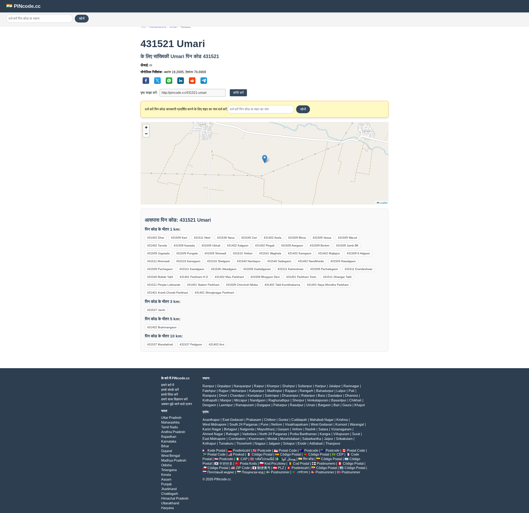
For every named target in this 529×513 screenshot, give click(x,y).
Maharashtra (170, 422)
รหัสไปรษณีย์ (264, 459)
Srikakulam (344, 438)
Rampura (209, 395)
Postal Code (288, 450)
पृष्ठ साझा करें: (149, 92)
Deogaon (209, 405)
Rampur (208, 386)
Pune (264, 424)
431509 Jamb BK (347, 245)
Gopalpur (224, 386)
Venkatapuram (317, 400)
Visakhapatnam (296, 424)
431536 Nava (226, 237)
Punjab (166, 484)
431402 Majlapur (329, 253)
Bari (337, 405)
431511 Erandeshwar (359, 269)
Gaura (346, 405)
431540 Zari (249, 237)
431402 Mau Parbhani (229, 277)
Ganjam (283, 429)
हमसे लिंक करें (169, 394)
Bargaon (324, 405)
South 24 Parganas (243, 424)
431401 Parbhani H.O (194, 277)
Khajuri (359, 405)
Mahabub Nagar (322, 419)
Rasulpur (296, 405)
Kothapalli (210, 400)
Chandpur (237, 395)
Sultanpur (305, 386)
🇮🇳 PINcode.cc (23, 6)
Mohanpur (238, 391)
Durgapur (263, 405)
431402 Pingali (264, 245)
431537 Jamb (156, 310)
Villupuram (341, 434)
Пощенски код (252, 472)
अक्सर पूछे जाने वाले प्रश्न (176, 404)
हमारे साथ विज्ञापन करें (174, 399)
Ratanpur (308, 395)
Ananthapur (211, 419)
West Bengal (170, 455)
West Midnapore (214, 424)
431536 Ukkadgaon (224, 269)
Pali (351, 391)
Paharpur (280, 405)
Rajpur (224, 391)
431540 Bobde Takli (160, 277)
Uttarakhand (170, 503)
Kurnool (341, 424)
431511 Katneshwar (291, 269)
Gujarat (166, 451)
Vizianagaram (341, 429)
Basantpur (338, 400)
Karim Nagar (212, 429)
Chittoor (270, 419)
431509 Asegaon (292, 245)
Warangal (357, 424)
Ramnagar (351, 386)
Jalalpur (335, 386)
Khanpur (273, 386)
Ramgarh (306, 391)
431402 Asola (272, 237)
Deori (223, 395)
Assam (166, 479)
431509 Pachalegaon (324, 269)
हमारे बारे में (167, 385)
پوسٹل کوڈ (288, 459)
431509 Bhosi (297, 237)
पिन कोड (308, 459)
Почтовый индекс (220, 472)
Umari (310, 405)
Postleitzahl (241, 450)
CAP (244, 459)
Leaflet (383, 202)
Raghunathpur (279, 400)
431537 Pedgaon (191, 344)
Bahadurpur (325, 391)
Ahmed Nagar (213, 434)
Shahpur (288, 386)
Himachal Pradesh (174, 498)
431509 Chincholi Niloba (242, 284)
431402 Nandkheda (311, 261)
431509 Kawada (184, 245)
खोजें (82, 18)
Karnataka (168, 441)
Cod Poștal (301, 463)
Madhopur (274, 391)
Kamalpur (255, 395)
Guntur (283, 419)
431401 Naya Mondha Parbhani (328, 284)
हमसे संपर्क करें (170, 390)
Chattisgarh (169, 493)
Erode (302, 443)
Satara (323, 429)
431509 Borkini (319, 245)
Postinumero (326, 463)
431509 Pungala (187, 253)
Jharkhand (169, 489)
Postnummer (280, 472)
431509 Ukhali (210, 245)
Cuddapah (299, 419)
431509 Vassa (322, 237)
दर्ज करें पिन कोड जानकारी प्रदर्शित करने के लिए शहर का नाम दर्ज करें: (186, 109)
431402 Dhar (155, 237)
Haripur (320, 386)
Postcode (264, 450)
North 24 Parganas (273, 434)
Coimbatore (237, 438)
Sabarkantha (311, 438)
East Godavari (233, 419)
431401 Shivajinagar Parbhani (214, 292)
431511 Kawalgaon (191, 269)
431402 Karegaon (299, 253)
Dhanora (351, 395)
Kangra (325, 434)
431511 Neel (202, 237)
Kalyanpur (256, 391)
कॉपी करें (238, 92)
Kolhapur (209, 443)
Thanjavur (332, 443)
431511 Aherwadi (158, 261)
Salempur (272, 395)
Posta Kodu (248, 463)
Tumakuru (226, 443)
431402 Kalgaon (237, 245)
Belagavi (230, 429)
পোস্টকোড (302, 472)
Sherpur (298, 400)
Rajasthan (168, 436)
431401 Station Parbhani (203, 284)
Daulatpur (335, 395)
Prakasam (253, 419)
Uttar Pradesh (171, 417)
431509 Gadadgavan (257, 269)
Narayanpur (242, 386)
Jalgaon (274, 443)
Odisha (166, 465)
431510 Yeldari (243, 253)
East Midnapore (214, 438)
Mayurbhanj (266, 429)
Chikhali (355, 400)
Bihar (165, 446)
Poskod (238, 454)
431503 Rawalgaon (343, 261)
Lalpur (341, 391)
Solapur (289, 443)
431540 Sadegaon (279, 261)
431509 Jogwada (158, 253)
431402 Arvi (216, 344)
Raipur (259, 386)
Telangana (169, 470)
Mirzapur (240, 400)
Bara (321, 395)
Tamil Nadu (169, 427)
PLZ (281, 468)
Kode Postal (216, 450)
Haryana (167, 508)
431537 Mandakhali (160, 344)
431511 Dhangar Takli (337, 277)
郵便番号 (263, 468)
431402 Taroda (157, 245)
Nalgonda (247, 429)
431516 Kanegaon (188, 261)
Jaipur (328, 438)
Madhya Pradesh (173, 460)
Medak (272, 438)
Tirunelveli (244, 443)
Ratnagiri (232, 434)
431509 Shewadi (215, 253)
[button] (264, 159)
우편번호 (225, 463)
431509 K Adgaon (358, 253)
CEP (340, 454)
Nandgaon (258, 400)
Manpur (225, 400)
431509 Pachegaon (160, 269)
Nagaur (260, 443)
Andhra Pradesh (173, 432)
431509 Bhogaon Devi (265, 277)
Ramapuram (245, 405)
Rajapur (291, 391)
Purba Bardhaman (303, 434)
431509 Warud (347, 237)
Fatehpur (209, 391)
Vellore (297, 429)
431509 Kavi (179, 237)
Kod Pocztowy (275, 463)
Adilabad (316, 443)
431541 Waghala (270, 253)
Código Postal (262, 454)
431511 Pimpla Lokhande (163, 284)
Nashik (310, 429)
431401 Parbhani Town (301, 277)
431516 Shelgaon (218, 261)
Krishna (342, 419)
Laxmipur (226, 405)
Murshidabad (289, 438)
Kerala (166, 474)
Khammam (256, 438)
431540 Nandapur (249, 261)
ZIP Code (243, 468)
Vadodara (249, 434)
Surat (356, 434)
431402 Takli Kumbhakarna (282, 284)
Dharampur (290, 395)
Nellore (276, 424)
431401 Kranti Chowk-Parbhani (167, 292)
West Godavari (321, 424)
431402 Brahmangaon (161, 327)
